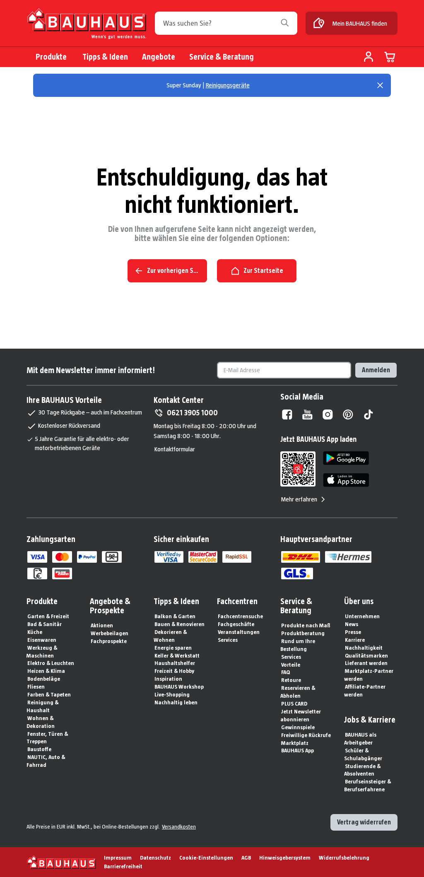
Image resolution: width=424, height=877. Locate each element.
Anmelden (376, 369)
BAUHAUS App (297, 750)
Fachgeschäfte (236, 624)
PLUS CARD (294, 703)
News (351, 624)
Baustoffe (39, 749)
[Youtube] (307, 414)
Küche (34, 632)
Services (228, 639)
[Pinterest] (348, 414)
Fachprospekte (109, 641)
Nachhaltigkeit (364, 647)
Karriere (355, 639)
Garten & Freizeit (48, 616)
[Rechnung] (37, 573)
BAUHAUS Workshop (179, 686)
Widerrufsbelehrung (344, 857)
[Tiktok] (368, 414)
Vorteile (290, 664)
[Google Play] (346, 458)
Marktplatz (294, 743)
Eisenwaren (41, 639)
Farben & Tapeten (49, 694)
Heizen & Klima (46, 670)
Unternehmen (362, 616)
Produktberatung (303, 633)
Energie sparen (173, 647)
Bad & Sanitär (44, 624)
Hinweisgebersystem (285, 857)
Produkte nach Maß (305, 625)
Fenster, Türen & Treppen (47, 737)
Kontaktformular (174, 449)
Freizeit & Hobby (174, 670)
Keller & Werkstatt (177, 655)
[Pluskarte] (62, 573)
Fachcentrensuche (240, 616)
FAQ (285, 672)
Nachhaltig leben (176, 702)
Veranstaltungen (239, 632)
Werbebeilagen (109, 633)
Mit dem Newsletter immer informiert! (90, 370)
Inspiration (168, 678)
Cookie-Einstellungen (206, 857)
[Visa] (37, 557)
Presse (353, 632)
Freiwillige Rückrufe (306, 735)
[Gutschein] (112, 557)
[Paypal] (87, 557)
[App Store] (346, 480)
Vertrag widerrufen (364, 822)
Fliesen (36, 686)
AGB (246, 857)
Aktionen (102, 625)
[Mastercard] (62, 557)
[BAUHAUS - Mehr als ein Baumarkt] (61, 862)
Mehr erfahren (299, 499)
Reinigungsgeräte (228, 85)
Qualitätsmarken (366, 655)
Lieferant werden (366, 663)
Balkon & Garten (174, 616)
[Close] (380, 85)
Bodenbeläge (43, 678)
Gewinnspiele (298, 727)
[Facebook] (287, 414)
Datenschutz (155, 857)
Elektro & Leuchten (50, 663)
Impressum (118, 857)
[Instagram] (328, 414)
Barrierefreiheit (123, 866)
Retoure (291, 680)
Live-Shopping (172, 694)
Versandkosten (179, 826)
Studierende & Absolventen (362, 770)
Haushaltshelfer (174, 663)
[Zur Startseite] (86, 25)
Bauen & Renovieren (179, 624)
